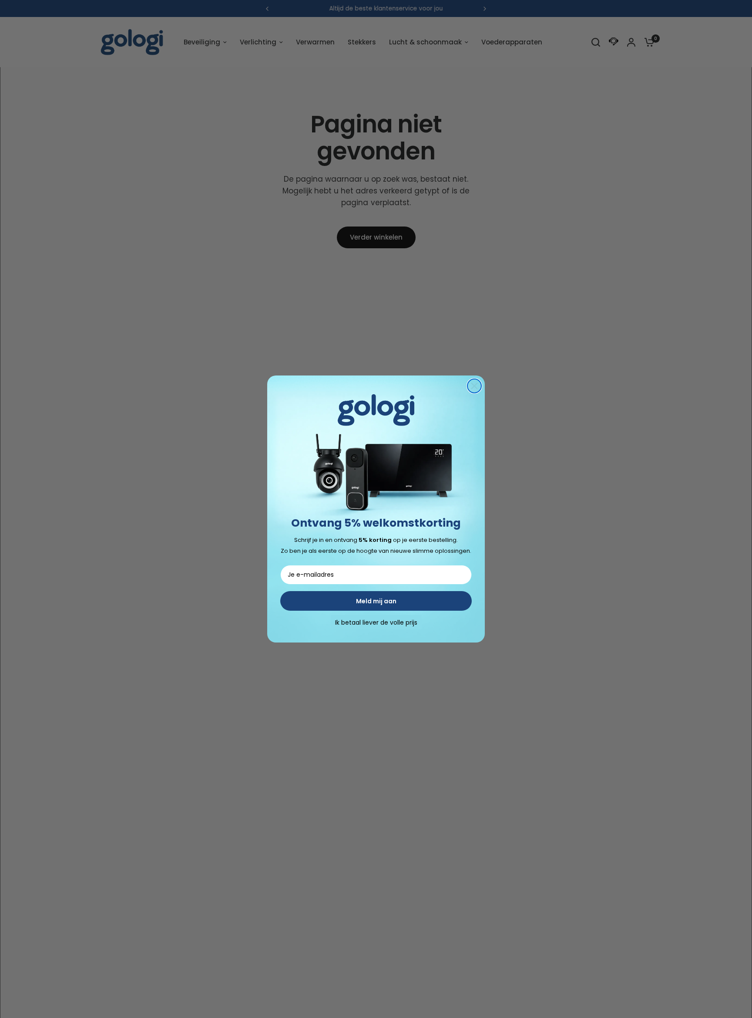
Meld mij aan (376, 601)
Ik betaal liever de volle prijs (376, 622)
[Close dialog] (474, 386)
